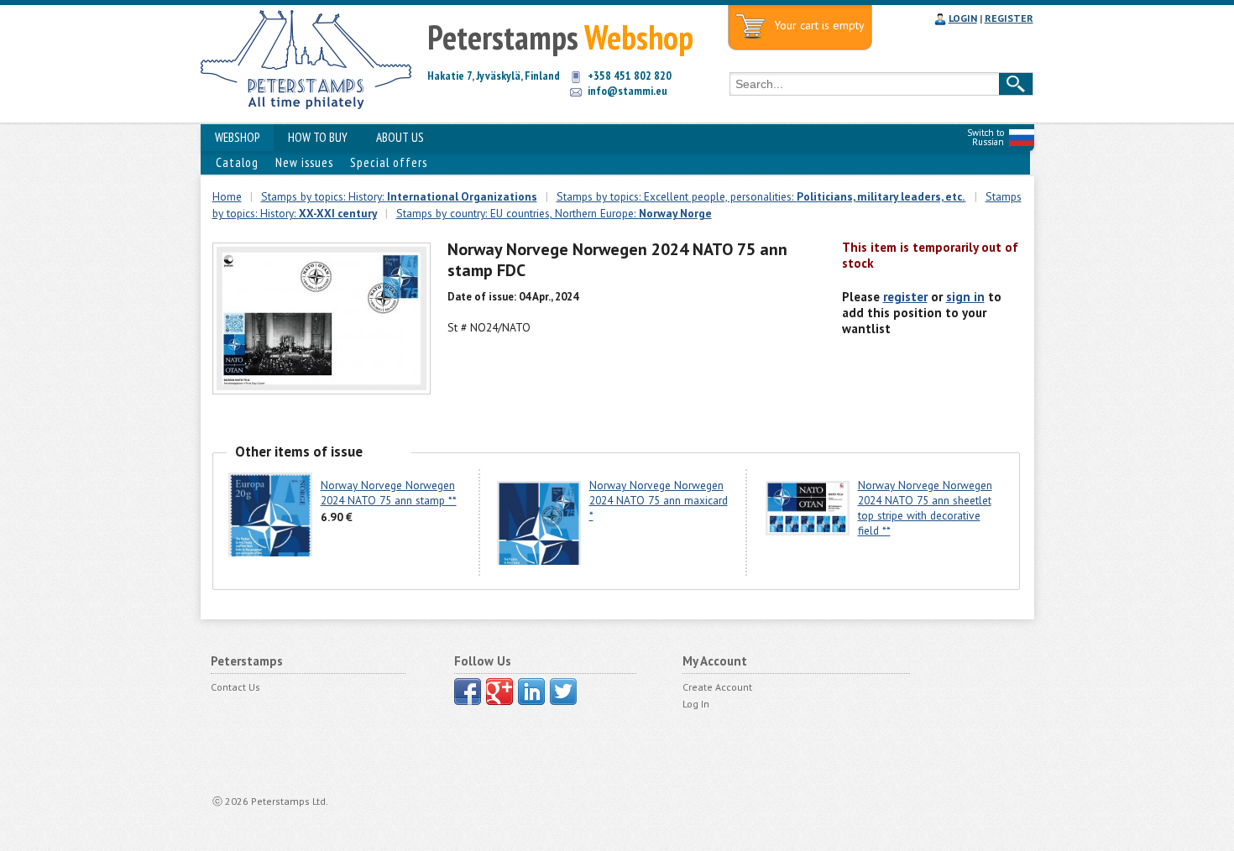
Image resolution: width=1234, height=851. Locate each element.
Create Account (717, 687)
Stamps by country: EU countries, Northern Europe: (554, 213)
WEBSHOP (237, 137)
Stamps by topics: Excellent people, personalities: (761, 196)
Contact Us (235, 687)
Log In (695, 703)
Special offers (388, 162)
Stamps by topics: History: (399, 196)
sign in (965, 297)
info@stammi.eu (627, 90)
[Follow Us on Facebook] (467, 691)
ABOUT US (400, 137)
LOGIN (963, 18)
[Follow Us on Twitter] (563, 691)
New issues (304, 162)
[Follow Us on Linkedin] (531, 691)
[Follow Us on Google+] (499, 691)
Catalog (237, 162)
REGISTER (1009, 18)
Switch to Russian (985, 137)
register (905, 297)
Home (227, 196)
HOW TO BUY (318, 137)
